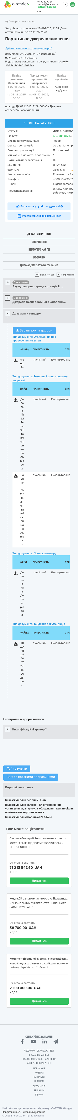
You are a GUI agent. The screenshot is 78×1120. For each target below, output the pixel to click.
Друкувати (18, 769)
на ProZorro (13, 57)
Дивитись (39, 881)
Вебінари (39, 1090)
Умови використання (34, 1112)
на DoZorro (30, 57)
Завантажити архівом (35, 330)
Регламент (39, 1086)
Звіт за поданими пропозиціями (31, 777)
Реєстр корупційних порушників (41, 215)
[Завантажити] (16, 361)
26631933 (59, 169)
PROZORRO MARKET (39, 1054)
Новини (39, 1072)
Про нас (39, 1081)
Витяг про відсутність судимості (40, 206)
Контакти (39, 1076)
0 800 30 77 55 (44, 1)
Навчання (39, 1068)
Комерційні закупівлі (39, 1063)
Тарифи (39, 1094)
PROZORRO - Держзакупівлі (39, 1050)
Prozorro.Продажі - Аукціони (39, 1059)
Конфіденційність (11, 1112)
